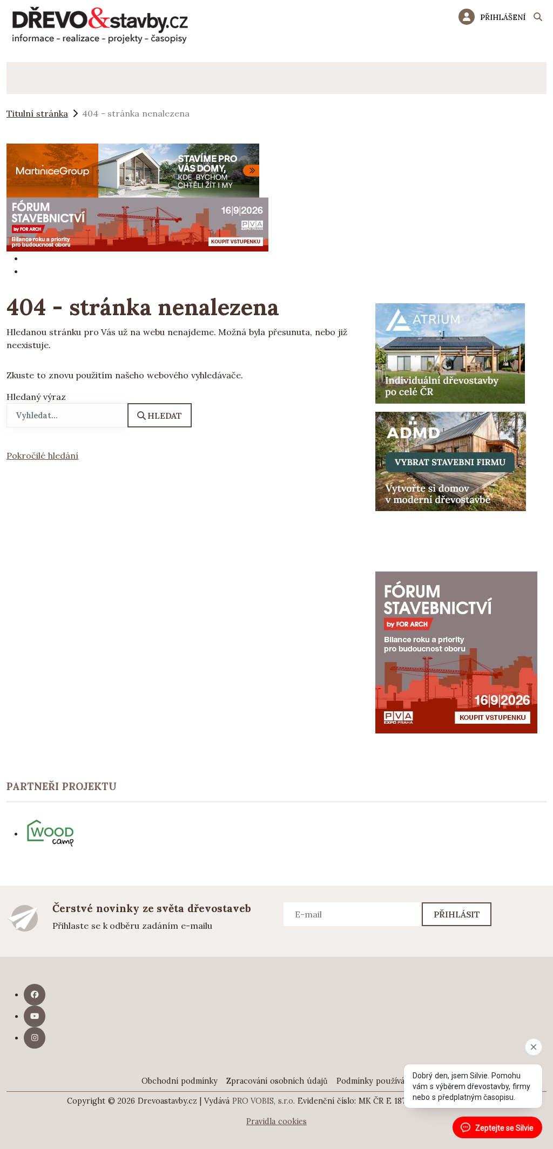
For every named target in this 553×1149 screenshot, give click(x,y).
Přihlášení (502, 17)
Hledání (538, 18)
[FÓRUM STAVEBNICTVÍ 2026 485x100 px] (137, 223)
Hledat (164, 415)
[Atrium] (450, 352)
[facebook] (34, 995)
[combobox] (67, 415)
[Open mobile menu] (22, 78)
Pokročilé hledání (42, 455)
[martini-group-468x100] (132, 169)
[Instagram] (34, 1038)
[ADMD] (451, 460)
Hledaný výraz (36, 396)
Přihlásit (457, 914)
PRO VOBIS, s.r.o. (263, 1101)
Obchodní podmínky (179, 1081)
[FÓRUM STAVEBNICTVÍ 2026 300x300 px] (456, 651)
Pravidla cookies (276, 1121)
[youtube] (34, 1016)
